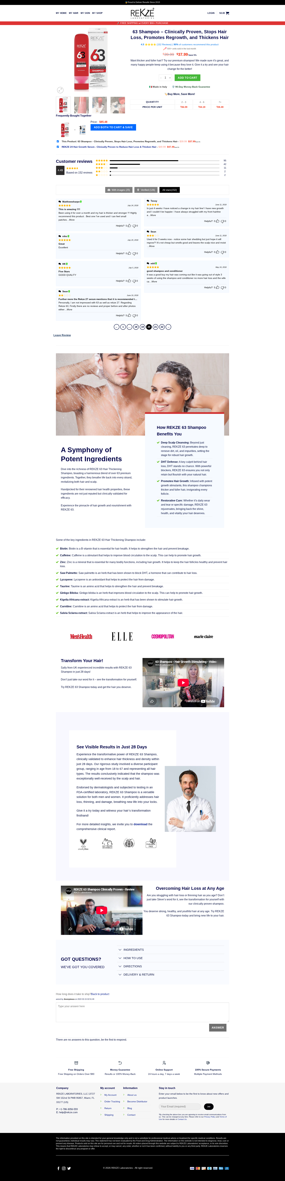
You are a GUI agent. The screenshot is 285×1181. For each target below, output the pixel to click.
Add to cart (187, 77)
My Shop (97, 13)
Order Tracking (112, 1101)
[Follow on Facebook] (58, 1169)
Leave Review (62, 335)
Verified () (147, 189)
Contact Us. (182, 1119)
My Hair (73, 13)
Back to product (100, 994)
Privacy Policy (210, 1117)
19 (142, 326)
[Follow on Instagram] (63, 1169)
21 (155, 326)
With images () (120, 189)
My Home (61, 13)
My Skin (85, 13)
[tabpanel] (96, 454)
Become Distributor (137, 1101)
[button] (210, 13)
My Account (110, 1095)
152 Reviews (164, 44)
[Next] (120, 60)
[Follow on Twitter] (69, 1169)
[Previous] (61, 60)
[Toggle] (120, 950)
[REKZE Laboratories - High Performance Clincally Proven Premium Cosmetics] (142, 13)
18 (136, 326)
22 (162, 326)
